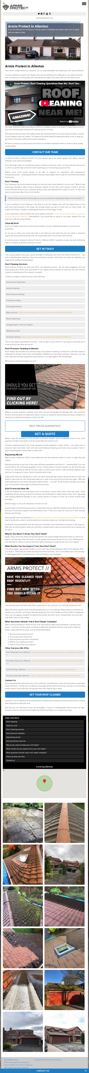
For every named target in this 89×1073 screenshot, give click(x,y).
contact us (10, 760)
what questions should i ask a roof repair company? (26, 753)
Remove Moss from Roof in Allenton (18, 1065)
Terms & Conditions (54, 1060)
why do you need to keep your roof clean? (22, 745)
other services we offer (15, 757)
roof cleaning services (15, 729)
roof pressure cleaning (15, 733)
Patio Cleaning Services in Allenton (18, 1070)
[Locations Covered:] (3, 3)
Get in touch (45, 248)
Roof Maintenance (11, 1060)
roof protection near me (16, 741)
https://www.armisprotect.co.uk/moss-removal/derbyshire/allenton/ (46, 312)
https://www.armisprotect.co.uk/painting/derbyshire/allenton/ (56, 518)
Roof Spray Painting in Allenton (16, 1068)
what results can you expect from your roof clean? (26, 749)
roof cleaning (11, 722)
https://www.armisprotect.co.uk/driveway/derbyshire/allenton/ (47, 337)
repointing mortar (13, 737)
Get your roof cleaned (45, 694)
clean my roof (11, 726)
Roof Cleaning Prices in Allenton (16, 1062)
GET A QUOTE (45, 434)
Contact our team (45, 152)
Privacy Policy (39, 1060)
